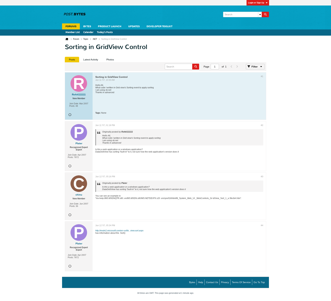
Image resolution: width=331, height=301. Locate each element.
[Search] (265, 14)
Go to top (259, 282)
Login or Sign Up (256, 3)
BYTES (87, 26)
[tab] (72, 59)
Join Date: (74, 103)
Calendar (88, 32)
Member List (73, 32)
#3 (262, 176)
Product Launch (109, 26)
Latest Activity (90, 59)
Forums (71, 26)
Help (200, 282)
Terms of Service (241, 282)
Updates (134, 26)
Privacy (225, 282)
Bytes (192, 282)
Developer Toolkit (159, 26)
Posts (72, 59)
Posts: (72, 106)
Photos (110, 59)
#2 (262, 125)
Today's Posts (105, 32)
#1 (262, 76)
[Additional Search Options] (260, 14)
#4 (262, 225)
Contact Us (212, 282)
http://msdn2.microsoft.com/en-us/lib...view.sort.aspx (119, 230)
